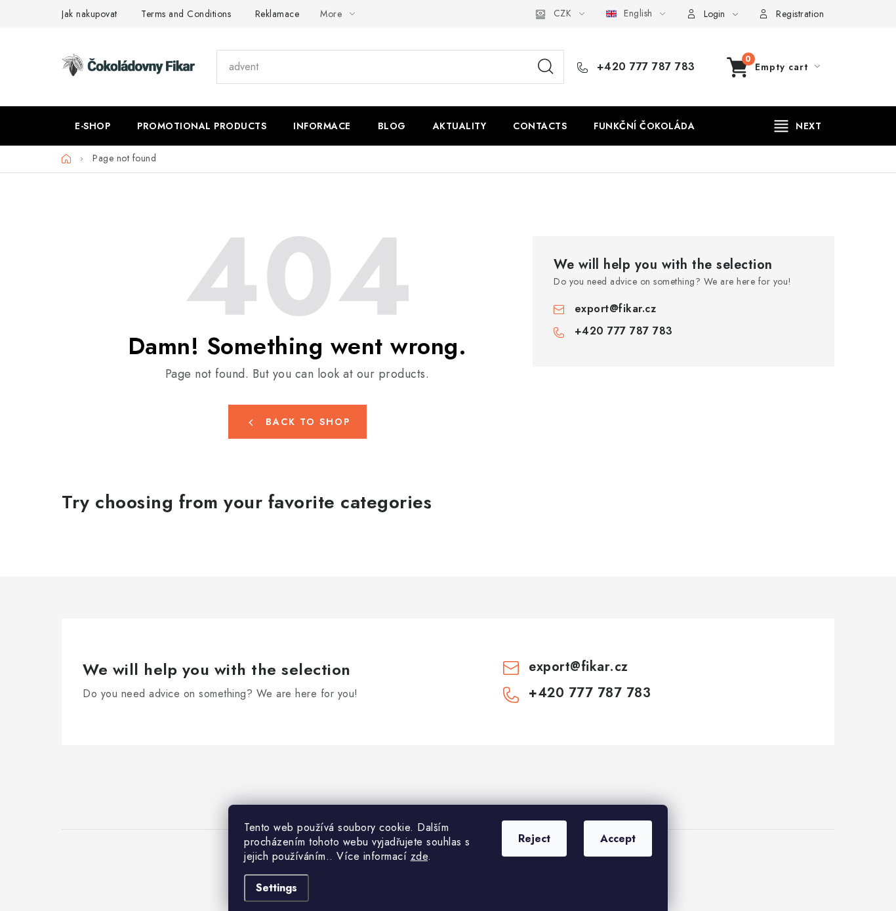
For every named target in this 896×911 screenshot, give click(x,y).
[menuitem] (92, 126)
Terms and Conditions (186, 13)
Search (545, 67)
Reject (534, 838)
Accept (618, 838)
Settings (276, 887)
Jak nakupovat (89, 13)
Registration (800, 13)
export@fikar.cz (616, 308)
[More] (798, 126)
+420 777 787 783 (644, 66)
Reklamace (277, 13)
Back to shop (308, 421)
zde (419, 856)
